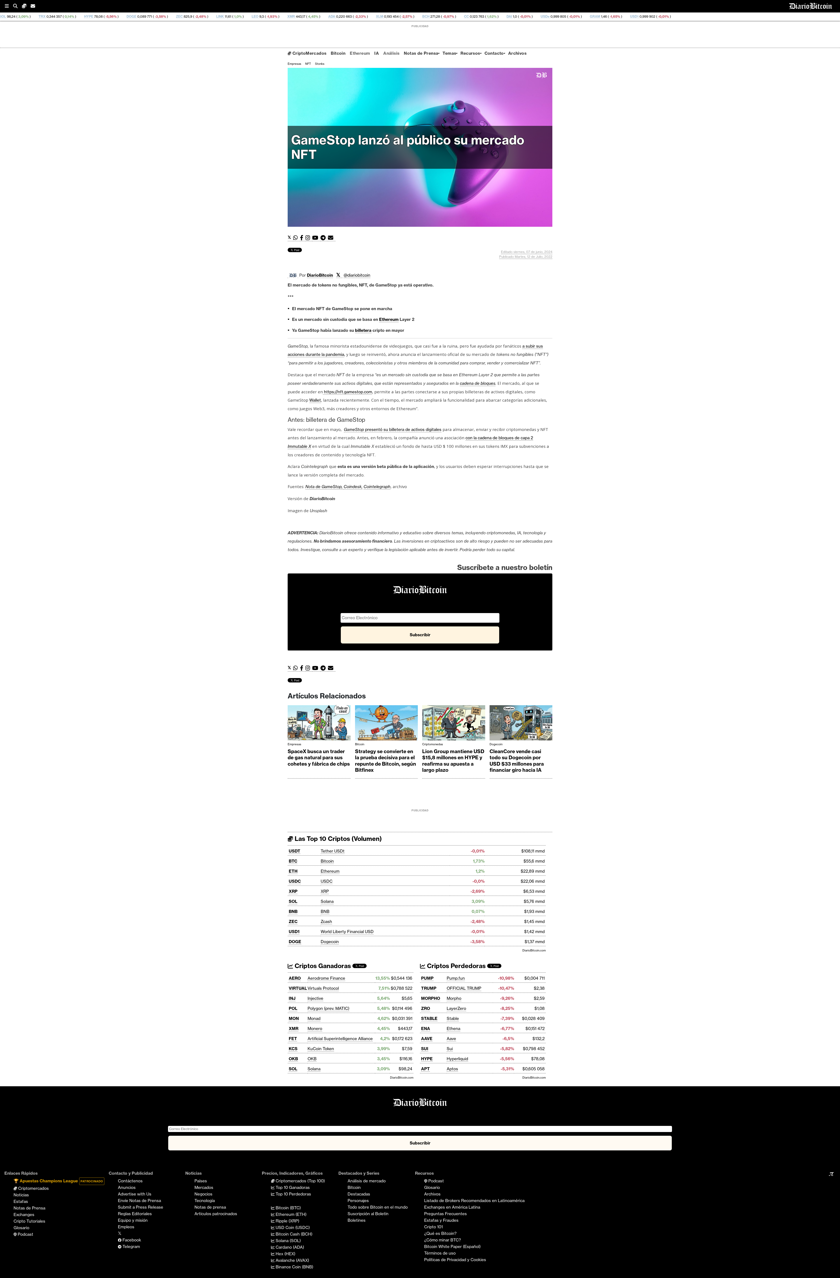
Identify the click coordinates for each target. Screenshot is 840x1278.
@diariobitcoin (357, 275)
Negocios (203, 1194)
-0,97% (331, 16)
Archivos (517, 53)
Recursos (470, 53)
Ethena (453, 1028)
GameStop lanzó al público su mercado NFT (407, 147)
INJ (292, 998)
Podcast (25, 1234)
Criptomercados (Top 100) (300, 1180)
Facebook (131, 1240)
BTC (293, 861)
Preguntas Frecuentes (445, 1213)
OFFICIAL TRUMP (464, 988)
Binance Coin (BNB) (294, 1266)
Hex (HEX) (285, 1253)
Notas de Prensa (421, 53)
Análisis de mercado (367, 1180)
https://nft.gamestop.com (347, 391)
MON (294, 1018)
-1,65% (498, 16)
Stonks (319, 63)
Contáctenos (130, 1180)
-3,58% (43, 16)
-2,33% (243, 16)
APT (425, 1068)
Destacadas (359, 1194)
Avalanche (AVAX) (292, 1260)
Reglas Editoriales (135, 1213)
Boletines (357, 1220)
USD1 (518, 16)
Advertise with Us (134, 1194)
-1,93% (155, 16)
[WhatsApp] (296, 237)
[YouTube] (316, 237)
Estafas (21, 1201)
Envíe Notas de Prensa (139, 1200)
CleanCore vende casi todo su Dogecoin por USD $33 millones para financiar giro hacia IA (517, 760)
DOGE (15, 16)
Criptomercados (33, 1188)
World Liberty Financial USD (347, 931)
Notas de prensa (210, 1207)
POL (293, 1008)
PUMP (427, 978)
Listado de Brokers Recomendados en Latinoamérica (474, 1200)
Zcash (326, 921)
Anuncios (127, 1187)
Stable (453, 1018)
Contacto (494, 53)
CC (350, 16)
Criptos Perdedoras (455, 966)
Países (200, 1180)
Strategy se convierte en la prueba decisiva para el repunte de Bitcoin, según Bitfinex (385, 760)
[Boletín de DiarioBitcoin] (332, 237)
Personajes (358, 1200)
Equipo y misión (133, 1220)
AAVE (426, 1038)
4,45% (197, 16)
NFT (308, 63)
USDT (294, 851)
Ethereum (360, 53)
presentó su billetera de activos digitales (392, 429)
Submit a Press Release (140, 1207)
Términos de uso (440, 1253)
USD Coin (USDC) (292, 1227)
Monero (315, 1028)
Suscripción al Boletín (368, 1213)
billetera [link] (363, 330)
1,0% (121, 16)
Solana (327, 901)
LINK (104, 16)
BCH (310, 16)
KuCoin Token (321, 1048)
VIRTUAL (298, 988)
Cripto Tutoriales (29, 1221)
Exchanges (24, 1214)
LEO (139, 16)
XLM (263, 16)
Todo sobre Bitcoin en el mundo (378, 1207)
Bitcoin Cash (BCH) (293, 1234)
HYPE (427, 1058)
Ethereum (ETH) (290, 1214)
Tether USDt (333, 851)
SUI (424, 1048)
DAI (393, 16)
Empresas (294, 63)
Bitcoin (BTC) (288, 1207)
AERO (295, 978)
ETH (293, 871)
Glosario (21, 1227)
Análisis (391, 53)
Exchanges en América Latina (452, 1207)
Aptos (452, 1068)
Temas (449, 53)
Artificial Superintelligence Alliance (340, 1038)
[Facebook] (302, 237)
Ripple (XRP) (287, 1221)
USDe (429, 16)
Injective (315, 998)
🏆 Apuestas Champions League (58, 1180)
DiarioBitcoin (320, 275)
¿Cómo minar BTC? (442, 1240)
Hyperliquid (457, 1058)
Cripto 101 (433, 1226)
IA (376, 53)
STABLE (429, 1018)
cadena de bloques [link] (477, 383)
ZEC (63, 16)
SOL (293, 901)
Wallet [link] (315, 400)
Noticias (21, 1194)
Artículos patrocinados (215, 1213)
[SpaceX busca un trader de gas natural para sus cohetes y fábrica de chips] (319, 724)
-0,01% (408, 16)
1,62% (375, 16)
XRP (293, 891)
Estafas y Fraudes (441, 1220)
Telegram (130, 1246)
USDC (295, 881)
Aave (451, 1038)
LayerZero (456, 1008)
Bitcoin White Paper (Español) (452, 1246)
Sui (450, 1048)
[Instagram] (308, 237)
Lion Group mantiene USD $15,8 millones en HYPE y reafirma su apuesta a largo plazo (453, 760)
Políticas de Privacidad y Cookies (455, 1259)
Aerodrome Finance (326, 978)
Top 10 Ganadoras (292, 1187)
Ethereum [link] (389, 319)
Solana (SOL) (288, 1240)
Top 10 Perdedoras (293, 1194)
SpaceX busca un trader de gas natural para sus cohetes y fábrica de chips (319, 757)
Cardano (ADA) (289, 1247)
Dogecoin (496, 744)
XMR (175, 16)
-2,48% (84, 16)
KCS (293, 1048)
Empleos (126, 1226)
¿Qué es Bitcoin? (440, 1233)
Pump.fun (456, 978)
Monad (314, 1018)
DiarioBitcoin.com (534, 950)
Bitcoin (338, 53)
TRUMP (428, 988)
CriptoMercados (308, 53)
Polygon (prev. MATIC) (328, 1008)
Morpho (454, 998)
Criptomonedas (432, 744)
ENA (425, 1028)
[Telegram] (324, 237)
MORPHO (430, 998)
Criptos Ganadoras (322, 966)
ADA (215, 16)
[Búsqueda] (17, 6)
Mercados (203, 1187)
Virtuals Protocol (323, 988)
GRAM (478, 16)
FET (293, 1038)
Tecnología (204, 1200)
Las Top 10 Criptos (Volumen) (337, 838)
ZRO (425, 1008)
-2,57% (290, 16)
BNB (293, 911)
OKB (293, 1058)
